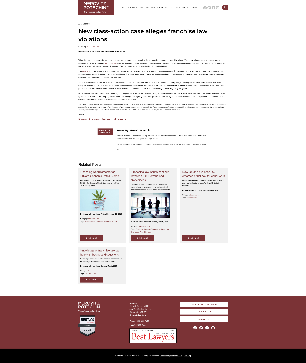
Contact (194, 7)
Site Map (187, 356)
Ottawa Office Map (137, 315)
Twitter (83, 119)
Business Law (93, 46)
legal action (87, 71)
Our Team (144, 7)
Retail (114, 221)
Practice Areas (159, 7)
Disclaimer (164, 356)
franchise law (110, 63)
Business (140, 229)
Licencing (108, 221)
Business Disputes (151, 229)
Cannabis (100, 221)
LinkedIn (108, 119)
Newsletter (204, 319)
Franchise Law (145, 232)
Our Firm (132, 7)
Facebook (95, 119)
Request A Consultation (204, 304)
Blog (171, 7)
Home (122, 7)
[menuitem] (122, 7)
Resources (182, 7)
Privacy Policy (176, 356)
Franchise (135, 232)
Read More (91, 238)
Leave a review (204, 312)
